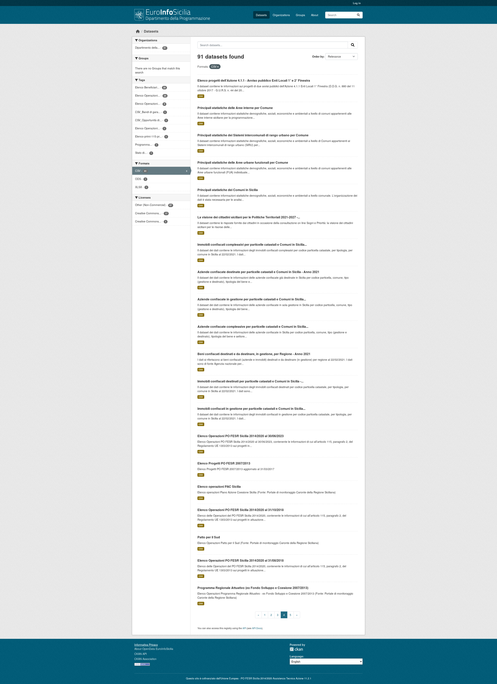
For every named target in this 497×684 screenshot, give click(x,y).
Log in (357, 3)
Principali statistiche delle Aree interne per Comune (235, 107)
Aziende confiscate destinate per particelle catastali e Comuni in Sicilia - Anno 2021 (258, 272)
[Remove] (218, 66)
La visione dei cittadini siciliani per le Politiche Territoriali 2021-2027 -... (248, 217)
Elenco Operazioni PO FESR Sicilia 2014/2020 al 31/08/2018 (240, 560)
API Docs (257, 628)
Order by (318, 56)
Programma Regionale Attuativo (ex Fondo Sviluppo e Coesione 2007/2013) (252, 587)
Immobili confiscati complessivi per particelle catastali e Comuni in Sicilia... (252, 244)
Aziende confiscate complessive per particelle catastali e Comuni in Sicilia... (252, 326)
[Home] (138, 31)
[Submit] (358, 15)
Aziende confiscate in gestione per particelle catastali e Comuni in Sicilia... (251, 299)
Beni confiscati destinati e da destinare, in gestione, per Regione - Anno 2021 (253, 354)
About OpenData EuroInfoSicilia (153, 649)
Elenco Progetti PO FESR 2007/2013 (223, 463)
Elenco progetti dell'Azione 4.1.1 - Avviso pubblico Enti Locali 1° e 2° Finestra (253, 80)
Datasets (261, 15)
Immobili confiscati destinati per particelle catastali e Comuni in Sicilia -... (250, 381)
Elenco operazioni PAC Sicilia (219, 486)
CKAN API (140, 654)
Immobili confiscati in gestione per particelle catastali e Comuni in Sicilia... (251, 408)
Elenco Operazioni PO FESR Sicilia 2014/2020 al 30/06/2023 (240, 436)
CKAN (296, 649)
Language (296, 656)
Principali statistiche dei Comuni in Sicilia (227, 190)
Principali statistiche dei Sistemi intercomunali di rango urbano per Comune (252, 135)
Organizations (281, 15)
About (314, 15)
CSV (201, 96)
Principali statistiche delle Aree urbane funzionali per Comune (242, 162)
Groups (300, 15)
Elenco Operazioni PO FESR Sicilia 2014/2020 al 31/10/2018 (240, 510)
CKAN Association (145, 659)
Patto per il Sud (208, 537)
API (244, 628)
